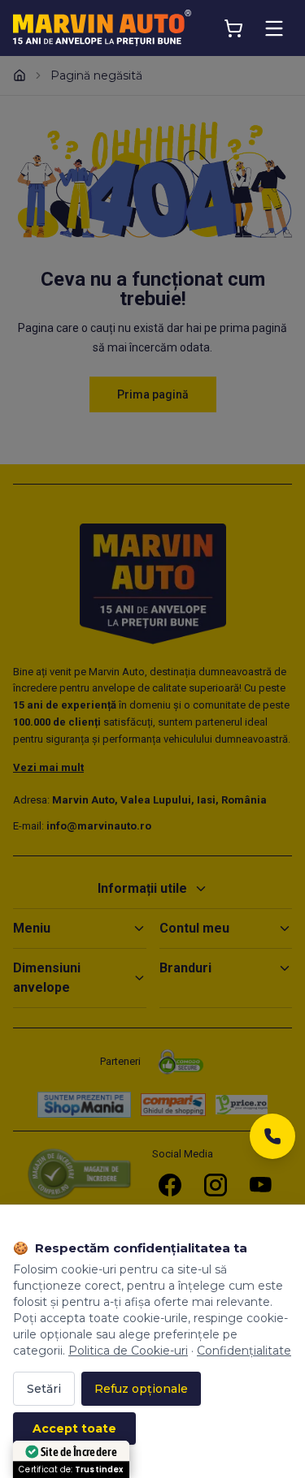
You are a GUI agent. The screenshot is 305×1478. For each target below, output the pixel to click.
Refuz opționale (141, 1388)
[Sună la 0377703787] (272, 1140)
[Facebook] (170, 1185)
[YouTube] (261, 1185)
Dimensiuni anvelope (47, 977)
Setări (44, 1388)
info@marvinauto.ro (98, 826)
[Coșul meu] (233, 28)
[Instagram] (215, 1185)
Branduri (185, 968)
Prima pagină (153, 394)
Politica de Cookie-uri (128, 1350)
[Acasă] (19, 75)
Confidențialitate (244, 1350)
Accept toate (74, 1428)
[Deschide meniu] (274, 28)
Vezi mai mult (48, 767)
